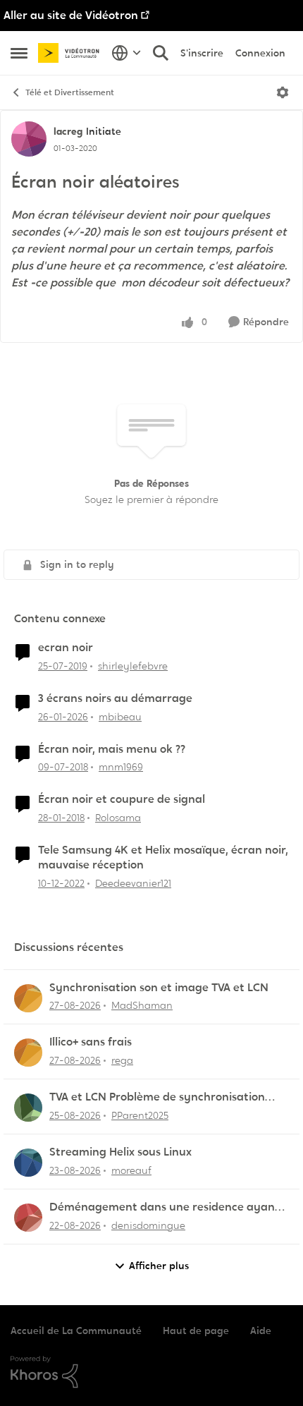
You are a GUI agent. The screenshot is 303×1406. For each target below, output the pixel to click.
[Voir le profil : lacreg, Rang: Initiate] (29, 139)
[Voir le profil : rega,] (28, 1052)
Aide (260, 1330)
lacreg (68, 131)
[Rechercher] (160, 52)
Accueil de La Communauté (76, 1330)
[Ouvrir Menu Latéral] (19, 52)
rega (122, 1060)
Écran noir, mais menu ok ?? (111, 749)
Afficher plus (159, 1265)
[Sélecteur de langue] (126, 53)
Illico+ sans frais (90, 1042)
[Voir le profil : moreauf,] (28, 1163)
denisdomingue (148, 1225)
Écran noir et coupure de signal (121, 799)
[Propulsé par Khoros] (151, 1372)
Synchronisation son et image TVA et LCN (158, 988)
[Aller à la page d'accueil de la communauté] (71, 53)
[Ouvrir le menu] (282, 92)
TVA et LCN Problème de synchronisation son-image (157, 1097)
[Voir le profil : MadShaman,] (28, 998)
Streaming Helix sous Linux (120, 1152)
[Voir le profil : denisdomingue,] (28, 1218)
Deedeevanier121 (133, 883)
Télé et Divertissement (69, 92)
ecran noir (65, 648)
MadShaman (142, 1005)
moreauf (131, 1170)
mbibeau (120, 716)
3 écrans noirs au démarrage (115, 698)
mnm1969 (121, 766)
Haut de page (196, 1330)
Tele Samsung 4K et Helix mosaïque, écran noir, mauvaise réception (163, 857)
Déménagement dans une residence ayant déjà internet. (164, 1207)
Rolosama (118, 817)
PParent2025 (139, 1115)
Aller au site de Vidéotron (71, 15)
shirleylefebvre (133, 666)
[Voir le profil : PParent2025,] (28, 1107)
